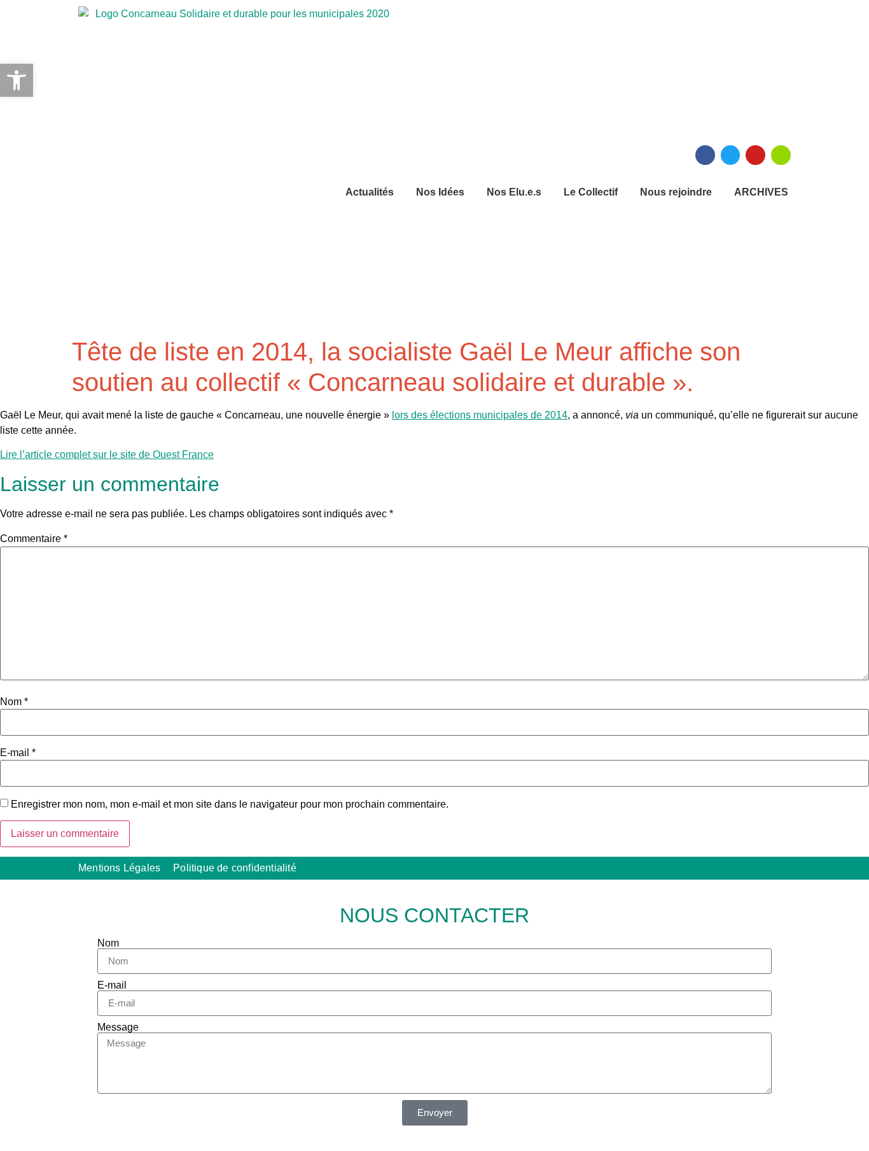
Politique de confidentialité (234, 867)
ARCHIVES (761, 192)
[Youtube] (755, 155)
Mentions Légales (119, 867)
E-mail (18, 753)
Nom (14, 702)
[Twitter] (730, 155)
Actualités (369, 192)
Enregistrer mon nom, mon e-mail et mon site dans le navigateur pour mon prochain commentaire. (229, 804)
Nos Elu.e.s (514, 192)
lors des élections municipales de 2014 (479, 415)
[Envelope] (781, 155)
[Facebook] (705, 155)
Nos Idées (440, 192)
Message (118, 1027)
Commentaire (33, 539)
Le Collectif (591, 192)
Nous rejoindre (676, 192)
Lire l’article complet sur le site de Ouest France (107, 454)
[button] (16, 80)
